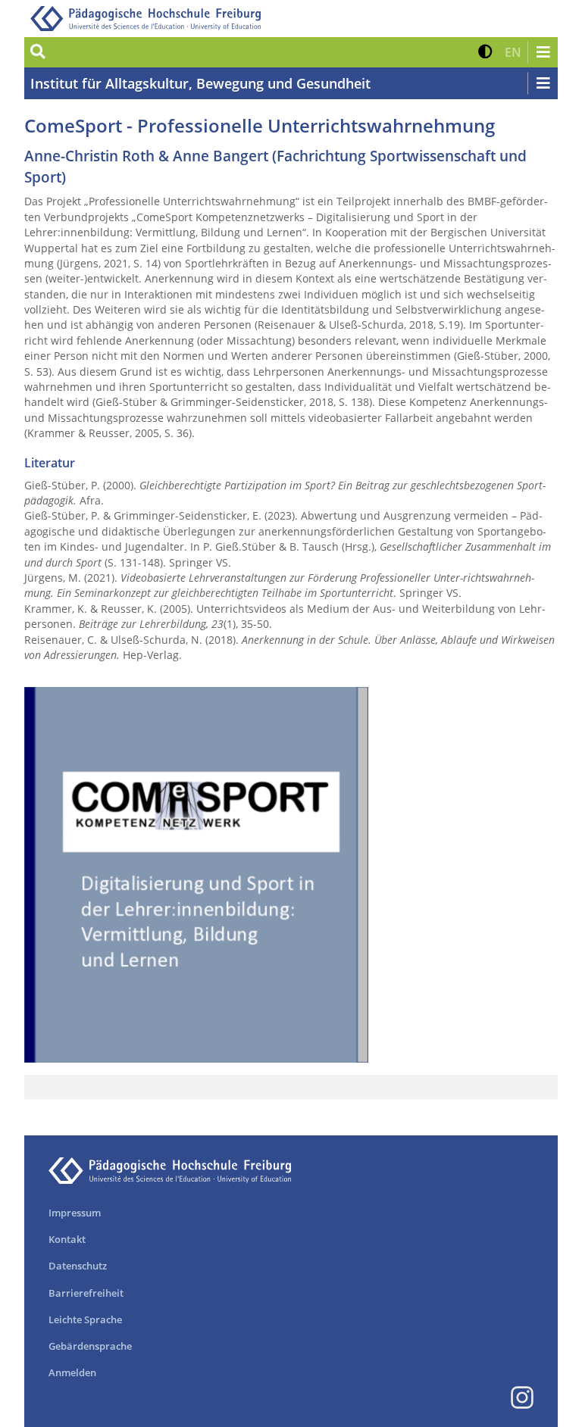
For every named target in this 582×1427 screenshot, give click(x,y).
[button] (485, 52)
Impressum (74, 1212)
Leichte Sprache (85, 1319)
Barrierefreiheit (86, 1293)
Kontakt (67, 1239)
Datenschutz (77, 1265)
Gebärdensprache (90, 1346)
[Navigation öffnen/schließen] (542, 52)
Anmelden (72, 1372)
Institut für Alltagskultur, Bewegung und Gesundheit (200, 83)
